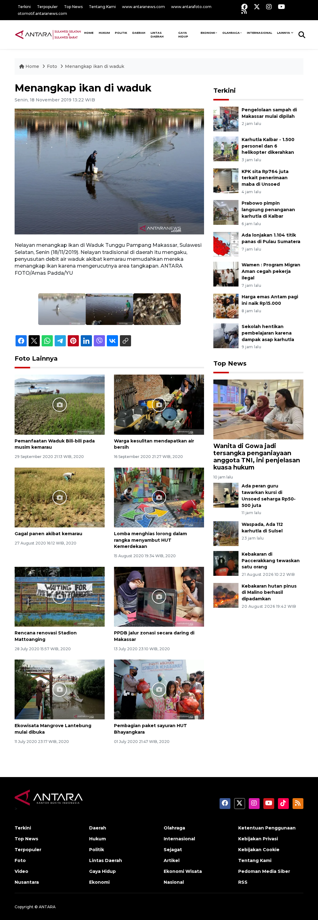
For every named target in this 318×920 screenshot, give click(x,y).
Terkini (24, 6)
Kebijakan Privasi (258, 839)
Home (32, 66)
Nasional (174, 882)
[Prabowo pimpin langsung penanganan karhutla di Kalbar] (225, 212)
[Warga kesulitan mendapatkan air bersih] (159, 404)
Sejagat (173, 849)
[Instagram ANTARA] (269, 7)
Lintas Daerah (157, 34)
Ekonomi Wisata (183, 871)
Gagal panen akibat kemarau (48, 533)
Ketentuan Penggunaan (267, 828)
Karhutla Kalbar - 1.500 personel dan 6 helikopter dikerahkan (268, 146)
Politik (121, 32)
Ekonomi (208, 32)
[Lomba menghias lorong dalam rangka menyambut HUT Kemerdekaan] (159, 497)
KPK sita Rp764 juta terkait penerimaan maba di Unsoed (265, 178)
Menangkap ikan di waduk (94, 66)
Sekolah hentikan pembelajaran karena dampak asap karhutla (268, 333)
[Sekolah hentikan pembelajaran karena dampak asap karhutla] (225, 335)
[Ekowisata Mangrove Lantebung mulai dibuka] (60, 689)
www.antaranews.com (143, 6)
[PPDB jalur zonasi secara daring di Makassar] (159, 596)
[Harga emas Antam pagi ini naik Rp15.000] (225, 306)
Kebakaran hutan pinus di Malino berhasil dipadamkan (269, 592)
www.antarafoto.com (191, 6)
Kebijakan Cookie (258, 849)
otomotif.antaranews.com (42, 13)
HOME (88, 32)
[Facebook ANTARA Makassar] (244, 7)
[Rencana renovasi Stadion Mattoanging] (60, 596)
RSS (243, 882)
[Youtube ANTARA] (281, 7)
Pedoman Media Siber (264, 871)
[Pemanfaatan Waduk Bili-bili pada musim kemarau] (60, 404)
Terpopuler (47, 6)
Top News (73, 6)
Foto (52, 66)
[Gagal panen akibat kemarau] (60, 497)
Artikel (171, 860)
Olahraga (231, 32)
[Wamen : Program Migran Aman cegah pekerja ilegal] (225, 274)
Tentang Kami (102, 6)
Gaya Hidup (183, 34)
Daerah (138, 32)
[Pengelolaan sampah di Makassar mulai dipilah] (225, 119)
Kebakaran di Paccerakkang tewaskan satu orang (271, 560)
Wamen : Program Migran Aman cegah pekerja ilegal (271, 271)
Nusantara (27, 882)
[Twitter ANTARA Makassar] (257, 7)
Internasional (259, 32)
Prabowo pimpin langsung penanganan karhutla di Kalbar (268, 209)
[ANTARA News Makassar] (48, 34)
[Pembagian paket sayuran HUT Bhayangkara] (159, 689)
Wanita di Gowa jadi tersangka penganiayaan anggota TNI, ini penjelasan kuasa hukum (256, 456)
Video (21, 871)
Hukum (104, 32)
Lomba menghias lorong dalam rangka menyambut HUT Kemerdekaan (150, 540)
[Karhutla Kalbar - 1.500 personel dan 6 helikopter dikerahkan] (225, 148)
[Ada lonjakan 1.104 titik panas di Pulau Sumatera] (225, 244)
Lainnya (283, 32)
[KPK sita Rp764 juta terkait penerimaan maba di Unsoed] (225, 180)
